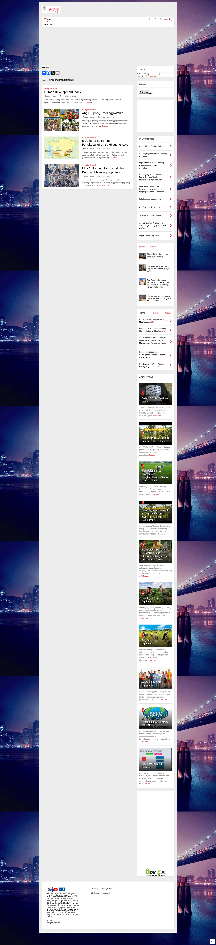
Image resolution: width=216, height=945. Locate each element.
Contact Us (106, 893)
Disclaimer (95, 893)
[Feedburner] (161, 19)
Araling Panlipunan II (51, 89)
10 (143, 758)
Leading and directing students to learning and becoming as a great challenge (159, 298)
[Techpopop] (51, 12)
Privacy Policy (107, 889)
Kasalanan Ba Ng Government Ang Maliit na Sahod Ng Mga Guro (158, 268)
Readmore (88, 102)
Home (49, 24)
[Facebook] (149, 19)
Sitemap (95, 889)
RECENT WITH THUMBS (148, 246)
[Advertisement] (128, 10)
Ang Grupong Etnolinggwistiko (102, 113)
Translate (153, 76)
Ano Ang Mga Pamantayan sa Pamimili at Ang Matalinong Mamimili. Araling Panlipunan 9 (155, 513)
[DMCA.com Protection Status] (156, 875)
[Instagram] (155, 19)
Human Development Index (62, 92)
